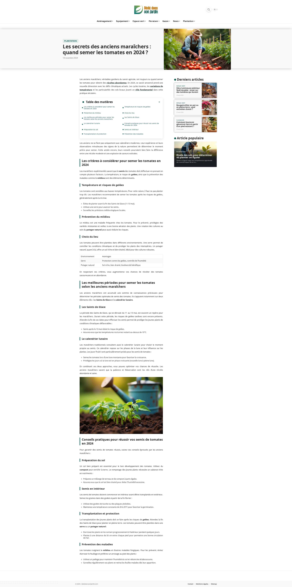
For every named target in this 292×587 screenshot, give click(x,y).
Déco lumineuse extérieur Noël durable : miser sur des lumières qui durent (188, 90)
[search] (208, 9)
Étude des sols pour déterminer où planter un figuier (194, 156)
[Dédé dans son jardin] (146, 9)
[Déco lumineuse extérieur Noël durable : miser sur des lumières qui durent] (209, 90)
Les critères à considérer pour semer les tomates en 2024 (99, 108)
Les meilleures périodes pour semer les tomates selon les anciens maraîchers (99, 118)
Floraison (180, 120)
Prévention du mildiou (92, 113)
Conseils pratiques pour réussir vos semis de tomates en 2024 (141, 124)
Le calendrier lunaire (92, 123)
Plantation (70, 41)
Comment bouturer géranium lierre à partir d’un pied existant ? (187, 124)
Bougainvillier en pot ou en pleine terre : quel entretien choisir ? (187, 107)
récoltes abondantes (116, 82)
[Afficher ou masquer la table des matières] (136, 102)
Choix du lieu (129, 113)
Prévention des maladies (133, 134)
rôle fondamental (144, 89)
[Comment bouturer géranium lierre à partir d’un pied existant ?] (209, 124)
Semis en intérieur (131, 129)
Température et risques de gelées (137, 107)
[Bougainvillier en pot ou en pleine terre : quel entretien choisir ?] (209, 107)
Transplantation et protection (95, 134)
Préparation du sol (91, 129)
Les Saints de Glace (131, 117)
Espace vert (180, 86)
